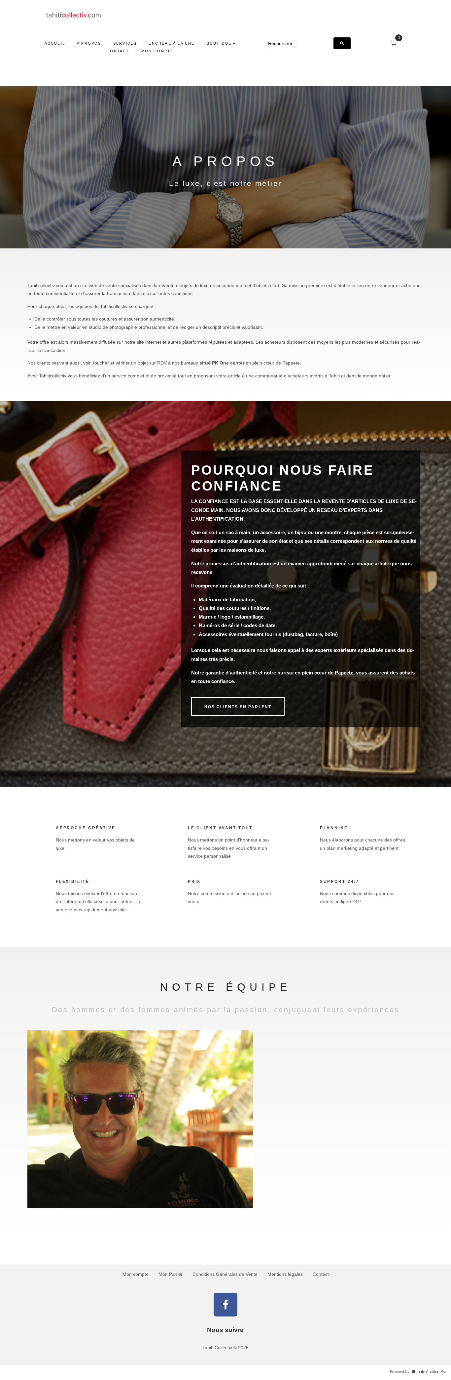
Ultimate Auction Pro (428, 1371)
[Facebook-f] (225, 1304)
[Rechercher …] (297, 43)
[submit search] (342, 43)
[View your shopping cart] (396, 44)
